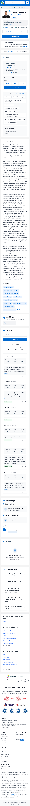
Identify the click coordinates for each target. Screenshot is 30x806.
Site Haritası (4, 761)
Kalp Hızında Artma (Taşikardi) (11, 293)
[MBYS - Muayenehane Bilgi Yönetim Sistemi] (9, 698)
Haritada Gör (9, 67)
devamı (10, 24)
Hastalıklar (3, 738)
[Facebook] (11, 804)
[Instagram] (16, 804)
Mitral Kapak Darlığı (8, 287)
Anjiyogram (7, 657)
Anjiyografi (7, 654)
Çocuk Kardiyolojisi (13, 7)
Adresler (5, 51)
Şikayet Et (24, 376)
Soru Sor (8, 31)
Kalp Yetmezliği (7, 297)
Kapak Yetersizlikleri (9, 306)
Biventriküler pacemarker (10, 664)
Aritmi (5, 635)
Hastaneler (4, 743)
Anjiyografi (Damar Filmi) (10, 631)
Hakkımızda (4, 749)
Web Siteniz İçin (20, 737)
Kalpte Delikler (7, 303)
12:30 (22, 83)
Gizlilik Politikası (5, 754)
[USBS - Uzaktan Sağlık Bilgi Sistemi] (21, 698)
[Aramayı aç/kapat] (4, 335)
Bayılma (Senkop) (8, 643)
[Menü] (27, 2)
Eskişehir (23, 7)
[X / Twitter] (13, 804)
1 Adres (12, 27)
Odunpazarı (9, 72)
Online (13, 680)
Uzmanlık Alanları (5, 736)
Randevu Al (16, 36)
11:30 (7, 83)
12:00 (15, 83)
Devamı (6, 373)
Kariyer (20, 739)
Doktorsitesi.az (5, 769)
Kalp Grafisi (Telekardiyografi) (11, 290)
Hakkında (10, 51)
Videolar (3, 680)
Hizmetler (3, 740)
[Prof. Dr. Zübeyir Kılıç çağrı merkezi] (22, 31)
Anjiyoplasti (7, 659)
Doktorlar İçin (19, 734)
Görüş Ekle (15, 339)
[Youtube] (18, 804)
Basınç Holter (7, 640)
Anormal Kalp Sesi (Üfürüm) (10, 633)
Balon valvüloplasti (8, 662)
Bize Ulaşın (3, 751)
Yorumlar (16, 51)
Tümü (18, 309)
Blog (8, 680)
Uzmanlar (3, 734)
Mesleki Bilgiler (23, 51)
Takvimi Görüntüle (15, 87)
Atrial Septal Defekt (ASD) (10, 638)
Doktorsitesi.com (5, 766)
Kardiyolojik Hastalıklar (9, 309)
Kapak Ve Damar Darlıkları (19, 303)
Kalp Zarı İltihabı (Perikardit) (10, 300)
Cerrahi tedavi (7, 667)
